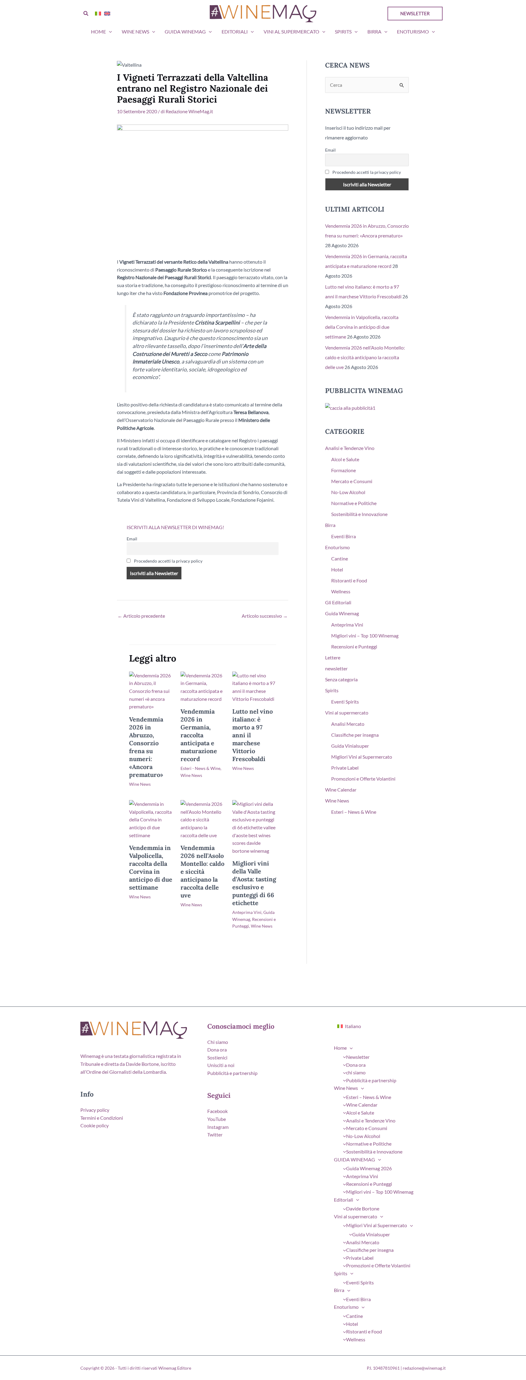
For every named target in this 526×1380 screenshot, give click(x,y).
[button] (86, 13)
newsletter (336, 668)
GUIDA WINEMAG (185, 31)
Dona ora (217, 1049)
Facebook (217, 1111)
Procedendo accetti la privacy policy (167, 561)
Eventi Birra (343, 536)
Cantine (339, 558)
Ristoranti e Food (349, 580)
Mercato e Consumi (351, 481)
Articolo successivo (265, 616)
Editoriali (235, 31)
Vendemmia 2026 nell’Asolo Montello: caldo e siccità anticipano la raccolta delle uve (202, 871)
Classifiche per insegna (355, 735)
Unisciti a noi (220, 1065)
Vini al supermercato (291, 31)
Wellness (340, 591)
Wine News (135, 31)
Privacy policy (94, 1110)
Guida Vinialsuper (350, 746)
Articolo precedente (141, 616)
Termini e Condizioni (101, 1118)
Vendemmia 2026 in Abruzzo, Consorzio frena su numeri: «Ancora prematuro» (146, 746)
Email (132, 538)
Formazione (343, 470)
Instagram (218, 1127)
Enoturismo (413, 31)
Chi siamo (217, 1042)
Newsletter (358, 1057)
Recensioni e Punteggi (354, 646)
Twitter (215, 1134)
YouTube (216, 1119)
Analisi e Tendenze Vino (349, 448)
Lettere (332, 657)
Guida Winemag (342, 613)
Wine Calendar (340, 789)
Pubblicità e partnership (232, 1073)
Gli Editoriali (338, 602)
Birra (374, 31)
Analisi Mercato (347, 724)
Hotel (337, 569)
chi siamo (356, 1072)
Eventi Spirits (345, 701)
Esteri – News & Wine (353, 812)
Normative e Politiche (354, 503)
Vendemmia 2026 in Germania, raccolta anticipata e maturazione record (199, 735)
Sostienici (217, 1057)
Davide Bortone (362, 1208)
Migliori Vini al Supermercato (361, 757)
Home (98, 31)
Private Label (345, 768)
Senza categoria (341, 679)
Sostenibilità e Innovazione (359, 514)
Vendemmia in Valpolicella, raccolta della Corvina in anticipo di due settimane (150, 867)
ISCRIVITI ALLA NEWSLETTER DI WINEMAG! (175, 527)
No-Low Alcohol (348, 492)
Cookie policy (94, 1125)
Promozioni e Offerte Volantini (363, 778)
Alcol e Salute (345, 459)
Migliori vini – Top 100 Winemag (364, 635)
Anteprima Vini (246, 912)
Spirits (343, 31)
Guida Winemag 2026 (369, 1168)
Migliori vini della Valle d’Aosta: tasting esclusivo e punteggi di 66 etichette (254, 883)
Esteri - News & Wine (200, 768)
